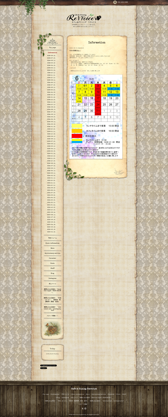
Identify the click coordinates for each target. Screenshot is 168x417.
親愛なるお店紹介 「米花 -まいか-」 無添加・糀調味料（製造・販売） (52, 299)
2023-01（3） (51, 153)
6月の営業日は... (75, 51)
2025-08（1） (51, 82)
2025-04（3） (51, 92)
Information (52, 53)
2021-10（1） (51, 185)
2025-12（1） (51, 72)
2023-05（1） (51, 146)
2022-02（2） (51, 175)
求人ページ (52, 284)
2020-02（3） (51, 229)
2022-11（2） (51, 158)
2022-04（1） (51, 170)
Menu (52, 248)
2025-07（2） (51, 85)
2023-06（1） (51, 143)
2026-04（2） (51, 65)
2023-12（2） (51, 129)
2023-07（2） (51, 141)
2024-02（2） (51, 124)
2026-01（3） (51, 70)
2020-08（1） (51, 214)
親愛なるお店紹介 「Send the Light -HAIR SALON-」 (52, 291)
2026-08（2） (51, 55)
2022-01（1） (51, 178)
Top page (52, 47)
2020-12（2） (51, 207)
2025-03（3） (51, 94)
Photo (52, 263)
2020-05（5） (51, 222)
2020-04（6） (51, 224)
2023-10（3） (51, 134)
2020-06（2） (51, 219)
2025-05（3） (51, 90)
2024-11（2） (51, 102)
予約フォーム (52, 238)
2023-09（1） (51, 136)
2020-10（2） (51, 210)
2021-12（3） (51, 180)
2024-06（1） (51, 114)
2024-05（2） (51, 117)
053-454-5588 (123, 2)
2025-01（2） (51, 97)
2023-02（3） (51, 151)
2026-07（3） (51, 58)
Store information (52, 243)
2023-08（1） (51, 139)
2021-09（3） (51, 188)
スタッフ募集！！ (52, 316)
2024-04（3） (51, 119)
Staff (53, 268)
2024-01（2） (51, 126)
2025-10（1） (51, 77)
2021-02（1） (51, 202)
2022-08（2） (51, 163)
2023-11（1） (51, 131)
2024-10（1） (51, 104)
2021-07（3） (51, 192)
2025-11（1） (51, 75)
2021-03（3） (51, 200)
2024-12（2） (51, 99)
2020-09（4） (51, 212)
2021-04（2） (51, 197)
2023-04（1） (51, 148)
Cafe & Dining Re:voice (84, 389)
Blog (52, 273)
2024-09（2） (51, 107)
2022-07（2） (51, 165)
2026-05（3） (51, 63)
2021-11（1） (51, 183)
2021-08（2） (51, 190)
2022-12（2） (51, 156)
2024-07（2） (51, 112)
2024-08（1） (51, 109)
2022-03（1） (51, 173)
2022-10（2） (51, 161)
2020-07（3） (51, 217)
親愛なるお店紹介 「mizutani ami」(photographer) (52, 308)
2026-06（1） (51, 60)
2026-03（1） (51, 68)
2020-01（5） (51, 232)
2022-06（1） (51, 168)
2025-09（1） (51, 80)
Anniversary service (52, 253)
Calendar (52, 258)
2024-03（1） (51, 121)
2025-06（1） (51, 87)
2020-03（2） (51, 227)
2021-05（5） (51, 195)
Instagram (52, 278)
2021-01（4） (51, 205)
